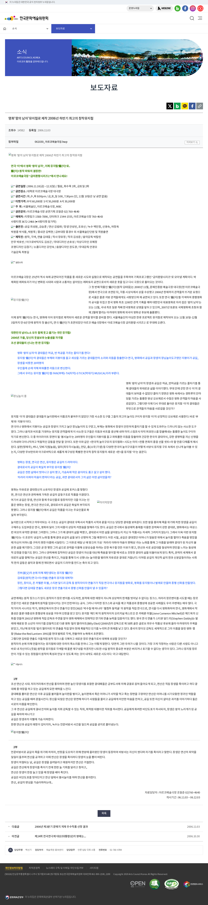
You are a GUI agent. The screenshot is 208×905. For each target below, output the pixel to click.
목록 (104, 813)
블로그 (178, 8)
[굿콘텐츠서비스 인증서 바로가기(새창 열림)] (193, 882)
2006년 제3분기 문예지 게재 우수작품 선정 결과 (61, 826)
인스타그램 (193, 8)
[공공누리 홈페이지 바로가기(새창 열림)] (137, 883)
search (192, 18)
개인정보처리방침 (14, 868)
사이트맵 (94, 868)
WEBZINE (166, 8)
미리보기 (191, 142)
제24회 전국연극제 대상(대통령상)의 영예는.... (60, 836)
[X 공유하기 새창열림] (170, 106)
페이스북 (185, 8)
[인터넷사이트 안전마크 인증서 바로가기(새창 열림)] (154, 880)
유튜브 (200, 8)
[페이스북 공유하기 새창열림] (192, 106)
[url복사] (199, 106)
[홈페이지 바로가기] (5, 28)
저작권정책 (34, 868)
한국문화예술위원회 (27, 18)
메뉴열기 (200, 18)
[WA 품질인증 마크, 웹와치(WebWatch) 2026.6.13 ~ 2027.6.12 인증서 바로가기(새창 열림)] (171, 880)
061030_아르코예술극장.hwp (51, 142)
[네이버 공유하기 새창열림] (177, 106)
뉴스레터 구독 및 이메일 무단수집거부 (64, 868)
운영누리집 (134, 8)
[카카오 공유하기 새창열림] (185, 106)
